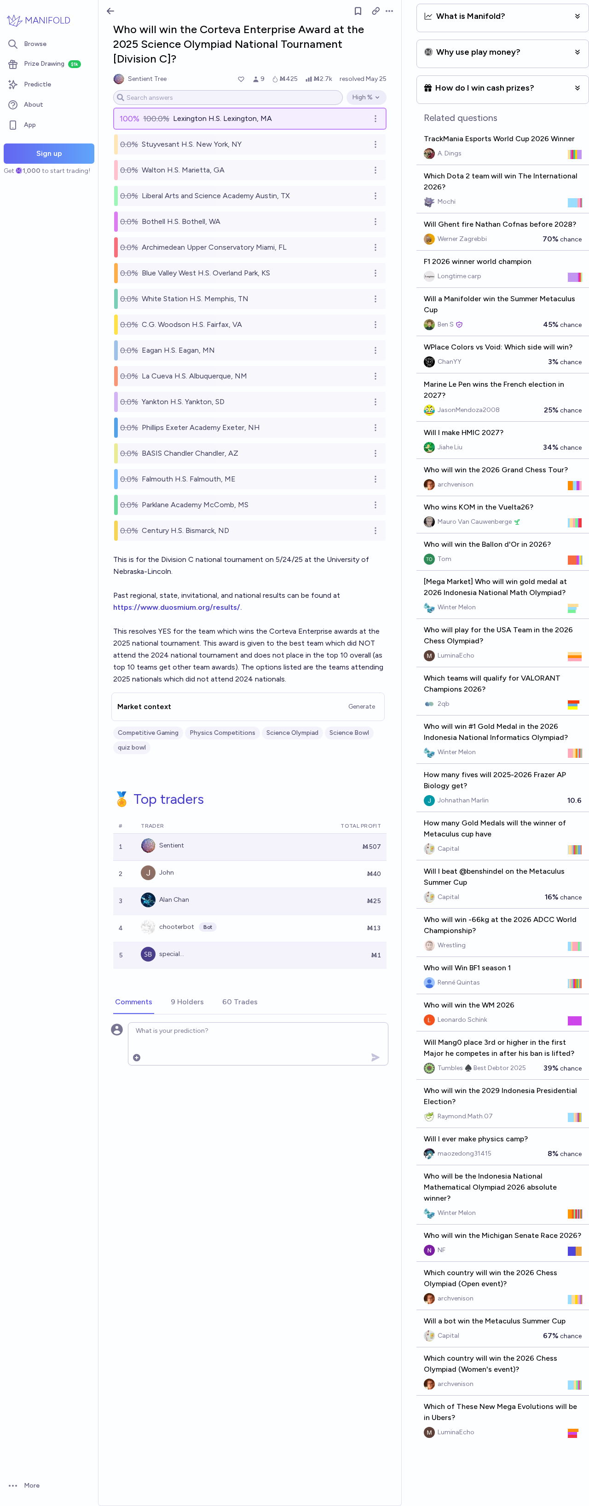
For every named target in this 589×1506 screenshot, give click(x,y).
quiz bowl (132, 747)
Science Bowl (349, 733)
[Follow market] (358, 11)
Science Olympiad (292, 733)
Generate (361, 706)
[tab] (133, 1002)
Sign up (49, 153)
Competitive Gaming (148, 733)
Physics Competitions (222, 733)
